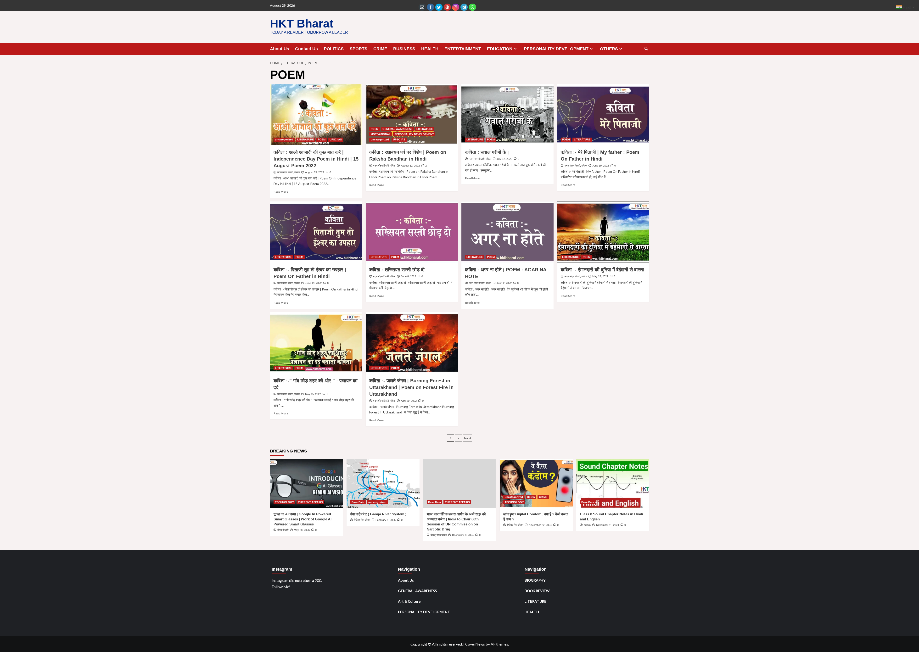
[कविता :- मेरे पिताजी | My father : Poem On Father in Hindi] (603, 114)
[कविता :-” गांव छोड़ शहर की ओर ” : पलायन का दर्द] (316, 343)
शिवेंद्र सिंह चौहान (362, 519)
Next (467, 438)
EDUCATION (499, 48)
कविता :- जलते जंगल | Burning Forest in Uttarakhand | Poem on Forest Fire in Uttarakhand (411, 387)
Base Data (358, 502)
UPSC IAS (336, 139)
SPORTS (358, 48)
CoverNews (475, 644)
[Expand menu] (515, 49)
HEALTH (429, 48)
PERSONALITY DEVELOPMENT (556, 48)
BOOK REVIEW (537, 591)
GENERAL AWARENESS (397, 129)
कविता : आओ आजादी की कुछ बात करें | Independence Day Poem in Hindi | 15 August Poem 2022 (316, 159)
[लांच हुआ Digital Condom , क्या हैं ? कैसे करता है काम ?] (536, 483)
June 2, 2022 (504, 283)
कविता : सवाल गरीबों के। (487, 152)
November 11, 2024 (607, 525)
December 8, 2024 (463, 535)
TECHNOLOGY (284, 502)
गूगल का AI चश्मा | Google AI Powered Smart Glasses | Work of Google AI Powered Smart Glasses (302, 519)
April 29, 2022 (409, 400)
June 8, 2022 (408, 276)
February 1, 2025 (385, 519)
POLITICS (334, 48)
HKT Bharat (301, 23)
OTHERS (609, 48)
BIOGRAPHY (535, 580)
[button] (646, 49)
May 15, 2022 (600, 276)
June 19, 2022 (600, 165)
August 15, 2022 (314, 172)
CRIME (380, 48)
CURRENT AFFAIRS (310, 502)
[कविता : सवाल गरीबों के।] (507, 114)
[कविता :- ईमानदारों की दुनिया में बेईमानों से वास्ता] (603, 232)
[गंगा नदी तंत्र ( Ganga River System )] (383, 483)
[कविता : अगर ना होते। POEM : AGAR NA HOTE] (507, 232)
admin (587, 525)
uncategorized (284, 139)
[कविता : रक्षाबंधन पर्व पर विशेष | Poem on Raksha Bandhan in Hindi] (412, 114)
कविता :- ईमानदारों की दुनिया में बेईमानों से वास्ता (602, 269)
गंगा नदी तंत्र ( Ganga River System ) (378, 514)
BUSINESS (404, 48)
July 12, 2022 (504, 158)
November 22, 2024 (540, 525)
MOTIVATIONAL (381, 134)
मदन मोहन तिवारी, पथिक (288, 172)
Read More (281, 191)
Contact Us (306, 48)
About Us (279, 48)
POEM (321, 139)
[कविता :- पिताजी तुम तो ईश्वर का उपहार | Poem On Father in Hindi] (316, 232)
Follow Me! (281, 586)
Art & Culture (409, 601)
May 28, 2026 (302, 530)
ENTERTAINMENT (462, 48)
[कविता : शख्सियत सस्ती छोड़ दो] (412, 232)
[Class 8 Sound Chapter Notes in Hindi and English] (612, 483)
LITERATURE (305, 139)
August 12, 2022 (410, 165)
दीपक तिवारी (282, 530)
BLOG (531, 497)
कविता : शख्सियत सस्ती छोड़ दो (397, 269)
